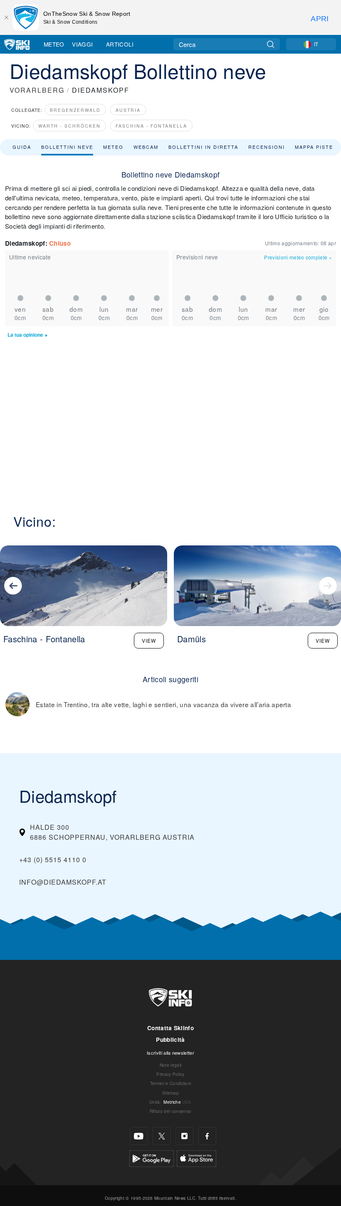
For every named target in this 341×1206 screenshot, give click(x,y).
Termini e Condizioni (170, 1083)
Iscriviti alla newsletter (170, 1052)
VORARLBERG (37, 90)
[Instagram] (184, 1136)
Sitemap (170, 1093)
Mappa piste (314, 146)
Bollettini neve (67, 146)
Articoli (120, 44)
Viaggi (82, 44)
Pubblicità (170, 1039)
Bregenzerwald (75, 110)
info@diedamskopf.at (62, 882)
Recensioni (266, 146)
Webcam (145, 146)
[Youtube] (139, 1136)
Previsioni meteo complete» (298, 257)
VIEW (149, 640)
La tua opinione (25, 334)
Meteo (54, 44)
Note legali (171, 1065)
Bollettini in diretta (203, 146)
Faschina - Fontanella (151, 126)
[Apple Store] (196, 1157)
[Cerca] (270, 44)
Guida (21, 146)
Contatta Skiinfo (170, 1028)
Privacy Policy (170, 1074)
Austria (128, 110)
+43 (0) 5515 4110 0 (52, 859)
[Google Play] (151, 1157)
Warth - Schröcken (69, 126)
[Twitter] (161, 1136)
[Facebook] (207, 1136)
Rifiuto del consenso (170, 1111)
